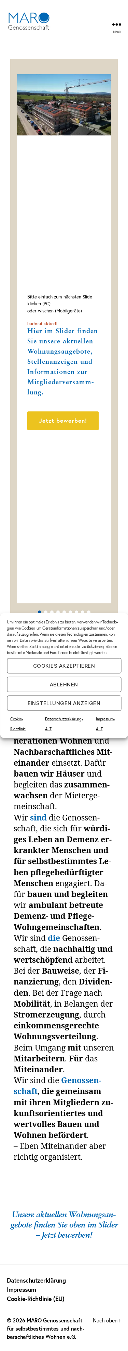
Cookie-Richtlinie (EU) (35, 1299)
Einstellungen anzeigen (64, 703)
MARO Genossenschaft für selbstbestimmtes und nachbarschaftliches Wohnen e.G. (45, 1328)
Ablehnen (64, 684)
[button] (64, 442)
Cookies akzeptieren (64, 665)
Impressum (21, 1289)
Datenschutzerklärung (36, 1280)
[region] (64, 339)
